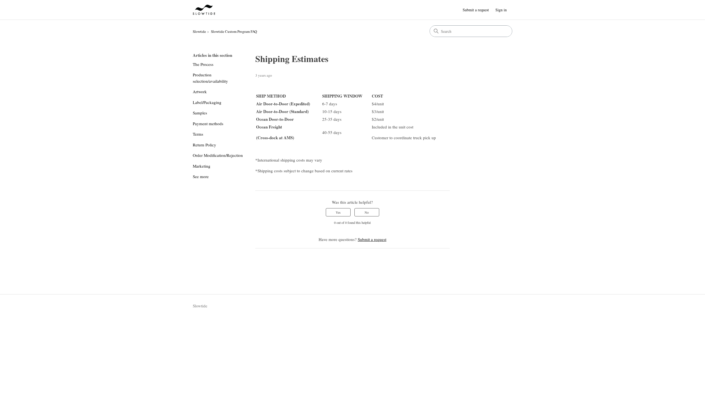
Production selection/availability (210, 78)
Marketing (201, 166)
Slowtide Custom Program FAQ (234, 31)
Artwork (200, 91)
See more (201, 176)
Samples (200, 113)
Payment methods (208, 123)
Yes (338, 212)
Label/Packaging (207, 102)
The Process (203, 64)
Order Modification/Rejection (218, 155)
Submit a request (476, 9)
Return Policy (204, 144)
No (367, 212)
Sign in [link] (501, 9)
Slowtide (199, 31)
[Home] (204, 10)
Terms (198, 134)
